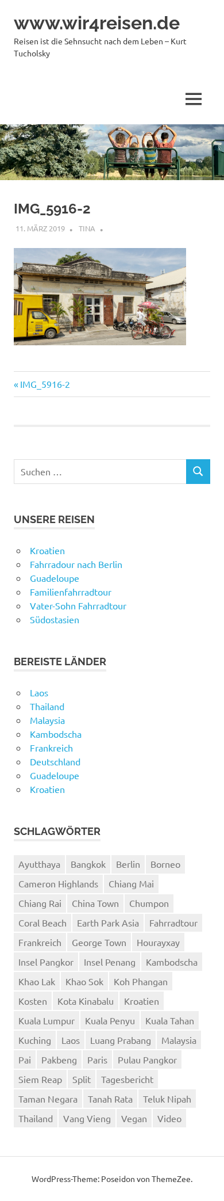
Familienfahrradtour (70, 591)
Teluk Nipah (167, 1098)
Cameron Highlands (58, 883)
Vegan (134, 1118)
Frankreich (51, 747)
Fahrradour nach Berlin (76, 564)
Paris (97, 1059)
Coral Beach (42, 922)
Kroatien (47, 550)
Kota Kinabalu (85, 1000)
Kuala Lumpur (46, 1020)
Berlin (128, 864)
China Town (95, 903)
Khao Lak (36, 981)
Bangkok (88, 864)
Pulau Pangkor (147, 1059)
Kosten (32, 1000)
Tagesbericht (127, 1079)
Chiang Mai (131, 883)
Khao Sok (84, 981)
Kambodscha (56, 733)
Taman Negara (48, 1098)
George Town (99, 942)
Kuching (34, 1040)
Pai (24, 1059)
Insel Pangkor (46, 961)
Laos (39, 692)
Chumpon (149, 903)
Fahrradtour (173, 922)
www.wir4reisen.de (97, 22)
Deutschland (55, 761)
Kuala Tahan (169, 1020)
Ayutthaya (39, 864)
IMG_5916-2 (45, 384)
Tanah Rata (110, 1098)
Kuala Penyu (110, 1020)
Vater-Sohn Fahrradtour (78, 605)
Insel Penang (110, 961)
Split (81, 1079)
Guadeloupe (54, 578)
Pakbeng (59, 1059)
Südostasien (54, 619)
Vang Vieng (87, 1118)
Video (169, 1118)
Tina (87, 228)
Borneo (165, 864)
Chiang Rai (39, 903)
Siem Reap (40, 1079)
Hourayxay (158, 942)
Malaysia (47, 720)
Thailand (47, 706)
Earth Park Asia (108, 922)
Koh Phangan (141, 981)
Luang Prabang (120, 1040)
